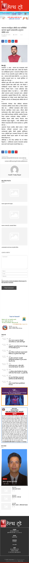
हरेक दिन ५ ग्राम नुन (16, 497)
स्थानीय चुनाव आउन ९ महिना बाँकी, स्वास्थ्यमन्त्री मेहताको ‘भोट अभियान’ (16, 366)
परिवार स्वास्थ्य (14, 487)
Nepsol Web (20, 561)
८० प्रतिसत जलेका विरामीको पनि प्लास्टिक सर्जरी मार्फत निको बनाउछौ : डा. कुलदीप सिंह (18, 372)
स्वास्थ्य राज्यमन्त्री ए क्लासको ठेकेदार (9, 225)
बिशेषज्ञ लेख (5, 478)
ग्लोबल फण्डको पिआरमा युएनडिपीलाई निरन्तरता (17, 383)
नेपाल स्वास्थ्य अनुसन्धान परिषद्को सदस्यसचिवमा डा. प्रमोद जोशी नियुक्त (17, 341)
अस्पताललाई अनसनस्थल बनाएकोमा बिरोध (10, 247)
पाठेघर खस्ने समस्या (16, 489)
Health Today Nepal (14, 175)
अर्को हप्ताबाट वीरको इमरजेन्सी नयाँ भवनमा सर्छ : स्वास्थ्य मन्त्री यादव (14, 158)
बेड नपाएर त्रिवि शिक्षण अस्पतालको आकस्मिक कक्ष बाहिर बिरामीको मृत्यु (16, 378)
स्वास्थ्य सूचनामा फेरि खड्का (7, 203)
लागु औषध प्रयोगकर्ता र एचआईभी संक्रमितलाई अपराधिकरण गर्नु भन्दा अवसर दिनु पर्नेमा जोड (18, 359)
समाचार (16, 34)
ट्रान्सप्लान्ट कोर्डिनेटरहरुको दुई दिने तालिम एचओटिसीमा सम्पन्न (16, 161)
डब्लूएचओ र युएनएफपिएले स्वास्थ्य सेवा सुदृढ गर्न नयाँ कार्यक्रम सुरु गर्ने (18, 346)
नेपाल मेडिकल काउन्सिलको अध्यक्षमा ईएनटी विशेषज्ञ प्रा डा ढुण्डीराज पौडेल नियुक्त (18, 352)
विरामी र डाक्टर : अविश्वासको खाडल (20, 505)
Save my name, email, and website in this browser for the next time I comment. (14, 281)
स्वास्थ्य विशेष (14, 503)
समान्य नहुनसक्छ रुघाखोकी (10, 481)
